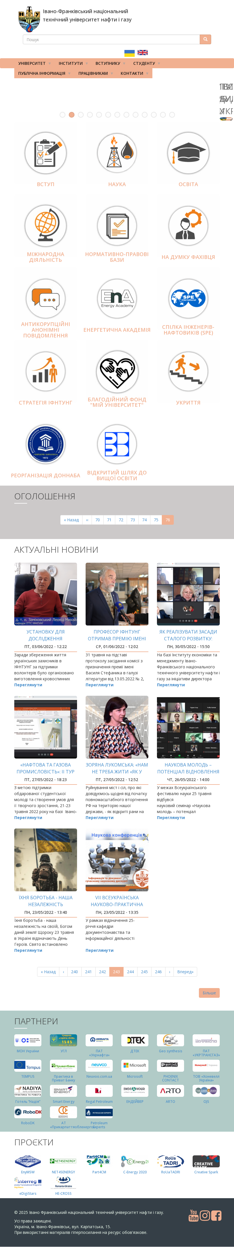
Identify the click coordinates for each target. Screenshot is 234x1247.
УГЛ (63, 1051)
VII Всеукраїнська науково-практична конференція (117, 904)
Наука (117, 184)
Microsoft (135, 1076)
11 (154, 115)
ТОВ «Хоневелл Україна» (206, 1078)
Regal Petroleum (99, 1101)
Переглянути (28, 684)
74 (146, 519)
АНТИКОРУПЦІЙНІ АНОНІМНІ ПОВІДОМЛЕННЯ (45, 330)
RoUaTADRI (170, 1172)
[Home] (29, 19)
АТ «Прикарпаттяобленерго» (72, 1125)
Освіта (188, 184)
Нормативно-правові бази (117, 257)
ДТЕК (134, 1051)
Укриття (188, 402)
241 (89, 971)
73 (134, 519)
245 (145, 971)
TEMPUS (28, 1076)
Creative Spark (206, 1172)
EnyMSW (28, 1172)
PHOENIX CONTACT (170, 1078)
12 (163, 115)
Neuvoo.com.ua (99, 1076)
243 (118, 973)
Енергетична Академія (117, 329)
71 (111, 519)
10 (145, 115)
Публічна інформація (39, 74)
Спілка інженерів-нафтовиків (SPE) (188, 330)
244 (131, 971)
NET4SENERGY (63, 1172)
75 (158, 519)
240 (75, 971)
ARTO (170, 1101)
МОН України (28, 1051)
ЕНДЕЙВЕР (135, 1101)
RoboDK (28, 1123)
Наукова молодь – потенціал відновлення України (188, 772)
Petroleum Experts (99, 1125)
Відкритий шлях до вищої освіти (117, 475)
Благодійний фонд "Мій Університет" (117, 402)
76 (170, 521)
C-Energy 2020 (135, 1172)
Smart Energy (63, 1101)
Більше (209, 992)
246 (159, 971)
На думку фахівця (188, 257)
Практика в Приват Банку (63, 1078)
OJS (206, 1101)
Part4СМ (99, 1172)
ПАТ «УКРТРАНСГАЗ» (206, 1053)
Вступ (46, 184)
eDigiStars (28, 1193)
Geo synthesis (170, 1051)
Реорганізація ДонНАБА (45, 475)
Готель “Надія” (27, 1101)
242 (103, 971)
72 (123, 519)
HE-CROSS (63, 1193)
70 (99, 519)
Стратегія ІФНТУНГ (45, 402)
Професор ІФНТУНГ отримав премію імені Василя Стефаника (117, 639)
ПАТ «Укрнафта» (99, 1053)
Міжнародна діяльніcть (45, 257)
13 (172, 115)
